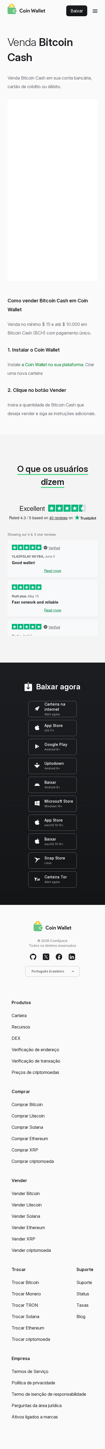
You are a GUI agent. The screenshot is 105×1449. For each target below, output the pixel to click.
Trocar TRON (25, 1305)
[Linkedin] (72, 957)
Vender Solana (26, 1216)
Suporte (84, 1282)
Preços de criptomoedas (35, 1072)
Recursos (21, 1027)
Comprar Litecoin (28, 1116)
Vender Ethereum (28, 1227)
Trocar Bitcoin (25, 1282)
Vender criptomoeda (31, 1250)
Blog (80, 1316)
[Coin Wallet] (26, 9)
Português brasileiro (48, 971)
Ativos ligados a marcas (35, 1417)
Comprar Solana (27, 1127)
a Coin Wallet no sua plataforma (52, 364)
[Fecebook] (59, 957)
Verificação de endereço (35, 1049)
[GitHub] (33, 957)
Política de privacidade (33, 1382)
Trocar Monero (26, 1293)
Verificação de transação (36, 1061)
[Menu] (95, 10)
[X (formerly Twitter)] (46, 957)
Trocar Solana (25, 1316)
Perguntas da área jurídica (37, 1405)
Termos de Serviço (30, 1371)
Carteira (19, 1015)
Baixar (77, 11)
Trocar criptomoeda (31, 1339)
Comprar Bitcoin (27, 1104)
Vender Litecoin (27, 1205)
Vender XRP (23, 1239)
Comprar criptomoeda (33, 1161)
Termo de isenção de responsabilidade (49, 1394)
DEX (16, 1038)
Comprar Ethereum (30, 1138)
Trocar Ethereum (28, 1328)
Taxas (82, 1305)
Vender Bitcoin (26, 1193)
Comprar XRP (25, 1150)
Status (82, 1293)
